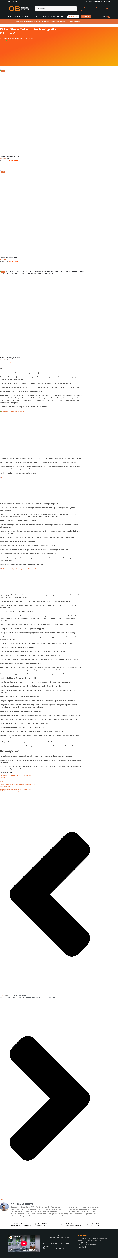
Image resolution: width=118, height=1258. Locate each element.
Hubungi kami (64, 1238)
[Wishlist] (81, 72)
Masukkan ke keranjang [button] (42, 164)
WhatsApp (106, 1)
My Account (83, 10)
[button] (106, 16)
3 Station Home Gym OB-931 (10, 358)
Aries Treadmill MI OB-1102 (9, 156)
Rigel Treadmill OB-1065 (8, 257)
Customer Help (95, 10)
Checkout (107, 10)
